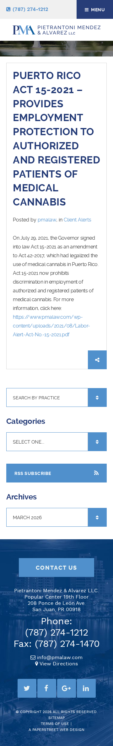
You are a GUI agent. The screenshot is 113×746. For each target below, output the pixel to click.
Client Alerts (77, 220)
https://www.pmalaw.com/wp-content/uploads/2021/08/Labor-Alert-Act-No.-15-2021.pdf (51, 326)
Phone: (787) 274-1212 (56, 627)
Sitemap (56, 718)
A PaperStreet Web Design (56, 729)
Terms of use (55, 724)
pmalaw (47, 220)
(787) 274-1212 (30, 9)
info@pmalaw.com (60, 657)
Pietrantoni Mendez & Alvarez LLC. (56, 591)
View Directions (59, 664)
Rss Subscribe (32, 473)
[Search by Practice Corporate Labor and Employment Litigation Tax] (56, 397)
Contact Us (56, 567)
